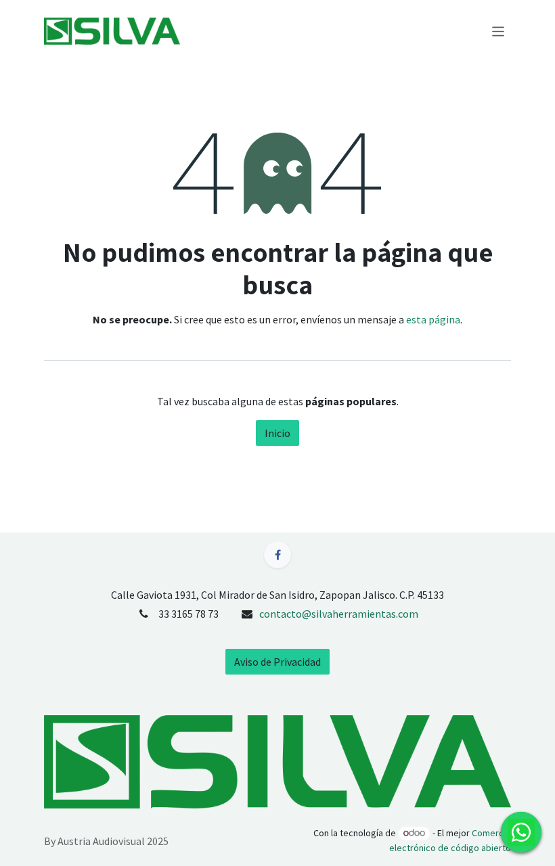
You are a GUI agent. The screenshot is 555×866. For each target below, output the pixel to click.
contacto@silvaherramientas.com (338, 613)
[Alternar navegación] (498, 31)
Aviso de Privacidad (277, 661)
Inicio (277, 433)
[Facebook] (277, 554)
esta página (433, 319)
